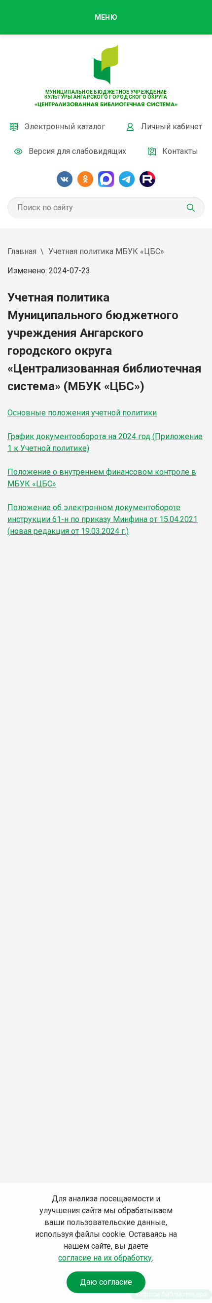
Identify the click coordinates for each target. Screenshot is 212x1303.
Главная (21, 251)
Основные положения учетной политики (82, 412)
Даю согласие (106, 1282)
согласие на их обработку (105, 1258)
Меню (106, 17)
